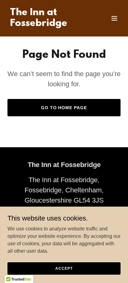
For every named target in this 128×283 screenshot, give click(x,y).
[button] (114, 18)
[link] (47, 24)
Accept (63, 268)
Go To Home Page (64, 107)
